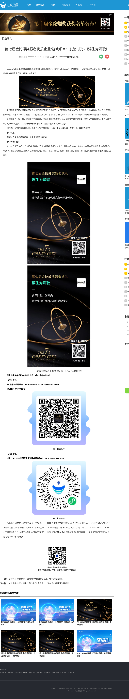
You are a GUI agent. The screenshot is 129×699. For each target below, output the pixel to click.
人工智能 (41, 12)
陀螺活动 (32, 673)
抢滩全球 (30, 12)
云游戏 (72, 12)
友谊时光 (53, 57)
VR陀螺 (78, 5)
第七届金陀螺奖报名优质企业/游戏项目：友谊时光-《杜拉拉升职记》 (35, 583)
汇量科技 (63, 673)
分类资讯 (40, 5)
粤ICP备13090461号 (81, 689)
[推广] (57, 35)
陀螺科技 (3, 673)
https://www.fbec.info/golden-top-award (42, 384)
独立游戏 (62, 12)
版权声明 (62, 689)
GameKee (55, 673)
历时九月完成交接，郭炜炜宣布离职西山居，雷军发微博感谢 (31, 579)
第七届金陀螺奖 (73, 57)
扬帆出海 (39, 673)
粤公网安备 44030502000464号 (101, 689)
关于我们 (54, 689)
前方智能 (91, 5)
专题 (53, 5)
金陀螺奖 (66, 5)
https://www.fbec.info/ (54, 458)
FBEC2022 (62, 57)
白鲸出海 (47, 673)
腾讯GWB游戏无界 (20, 673)
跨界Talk (30, 19)
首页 (29, 5)
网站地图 (69, 689)
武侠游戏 (51, 12)
